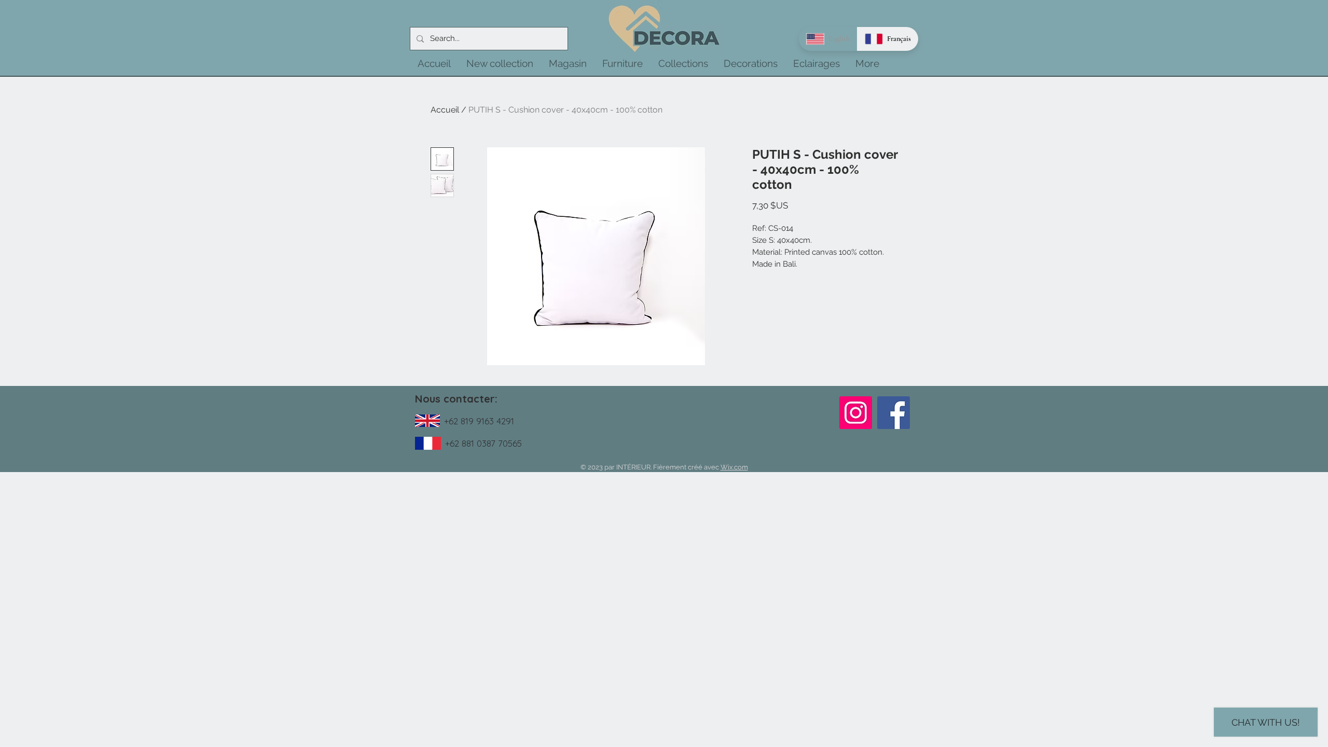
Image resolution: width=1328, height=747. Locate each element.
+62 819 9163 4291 (479, 421)
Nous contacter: (456, 398)
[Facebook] (893, 412)
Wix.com (734, 467)
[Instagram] (855, 412)
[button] (500, 63)
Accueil (445, 110)
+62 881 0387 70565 (483, 443)
